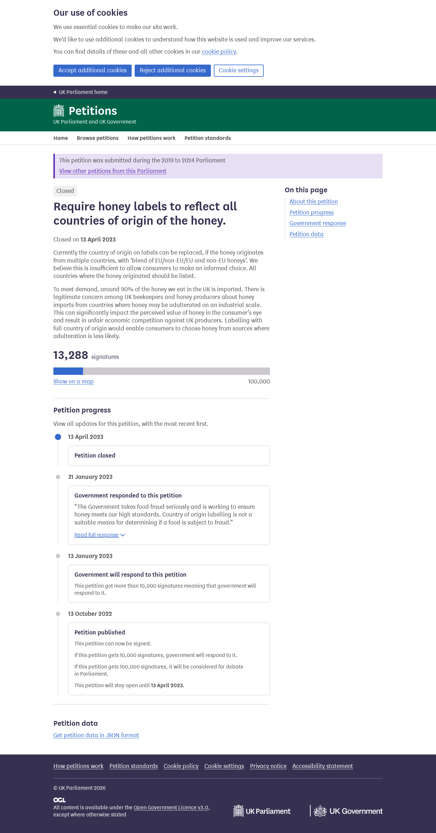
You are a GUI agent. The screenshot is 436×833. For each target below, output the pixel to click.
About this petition (313, 201)
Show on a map (73, 381)
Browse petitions (98, 138)
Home (60, 138)
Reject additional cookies (173, 70)
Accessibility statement (322, 766)
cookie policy (219, 51)
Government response (317, 223)
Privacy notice (268, 766)
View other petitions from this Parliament (112, 171)
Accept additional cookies (92, 70)
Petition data (306, 234)
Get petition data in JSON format (96, 735)
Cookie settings (239, 70)
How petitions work (152, 138)
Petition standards (207, 138)
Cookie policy (181, 766)
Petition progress (311, 212)
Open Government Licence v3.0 (171, 807)
